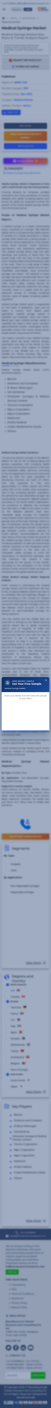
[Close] (46, 648)
